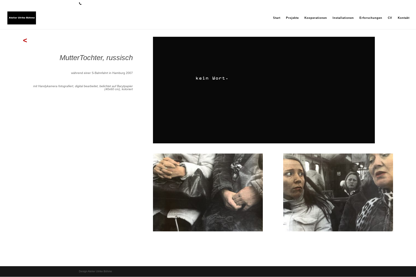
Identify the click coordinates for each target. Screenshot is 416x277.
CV (390, 17)
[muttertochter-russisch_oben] (338, 230)
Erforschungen (370, 17)
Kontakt (404, 17)
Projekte (292, 17)
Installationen (343, 17)
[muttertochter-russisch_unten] (208, 230)
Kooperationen (315, 17)
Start (276, 17)
